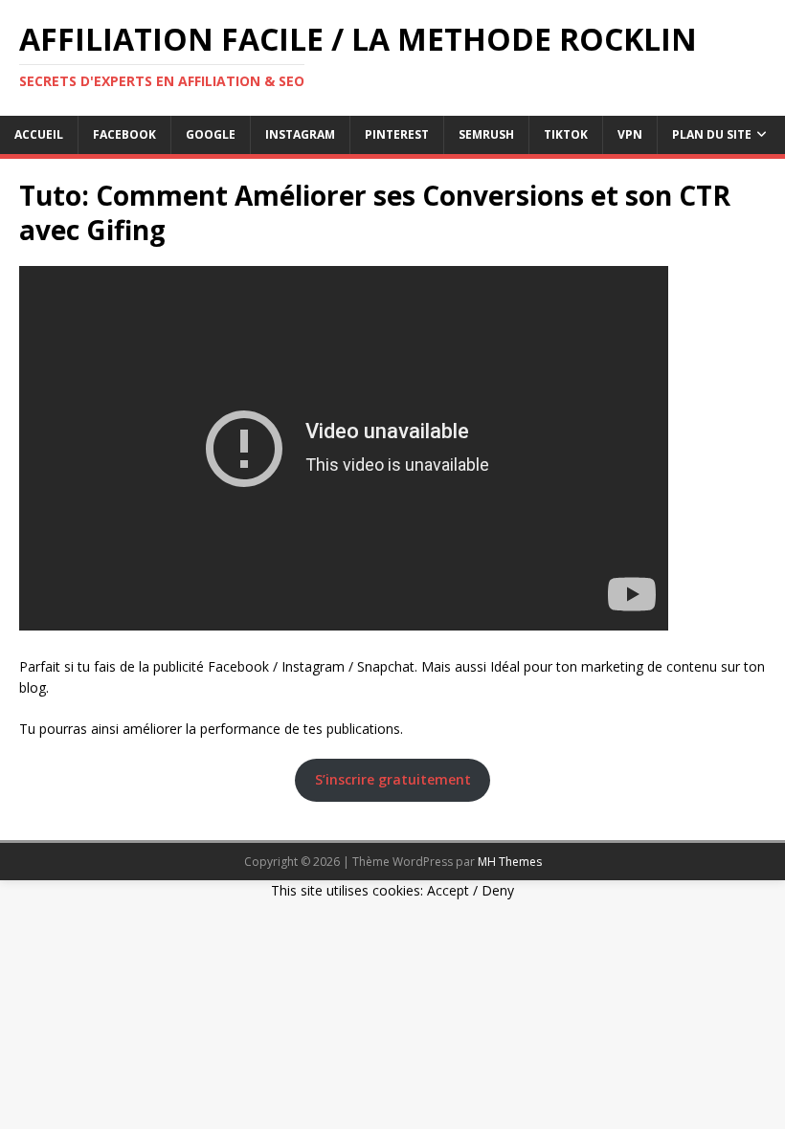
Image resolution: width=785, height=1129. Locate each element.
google (211, 134)
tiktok (566, 134)
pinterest (397, 134)
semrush (486, 134)
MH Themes (510, 861)
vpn (629, 134)
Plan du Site (711, 134)
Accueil (38, 134)
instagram (300, 134)
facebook (124, 134)
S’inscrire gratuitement (393, 779)
